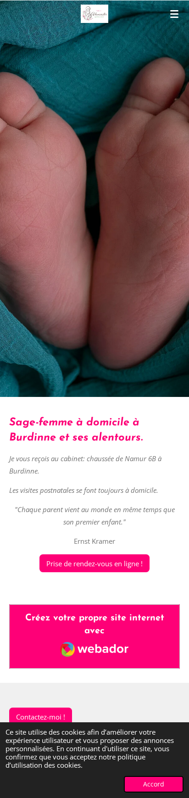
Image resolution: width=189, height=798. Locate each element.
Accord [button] (153, 784)
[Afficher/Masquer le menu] (174, 14)
